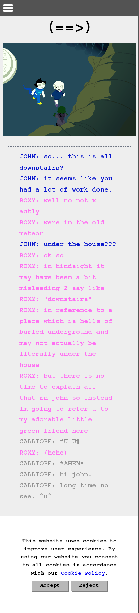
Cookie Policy (83, 574)
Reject (89, 586)
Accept (50, 586)
